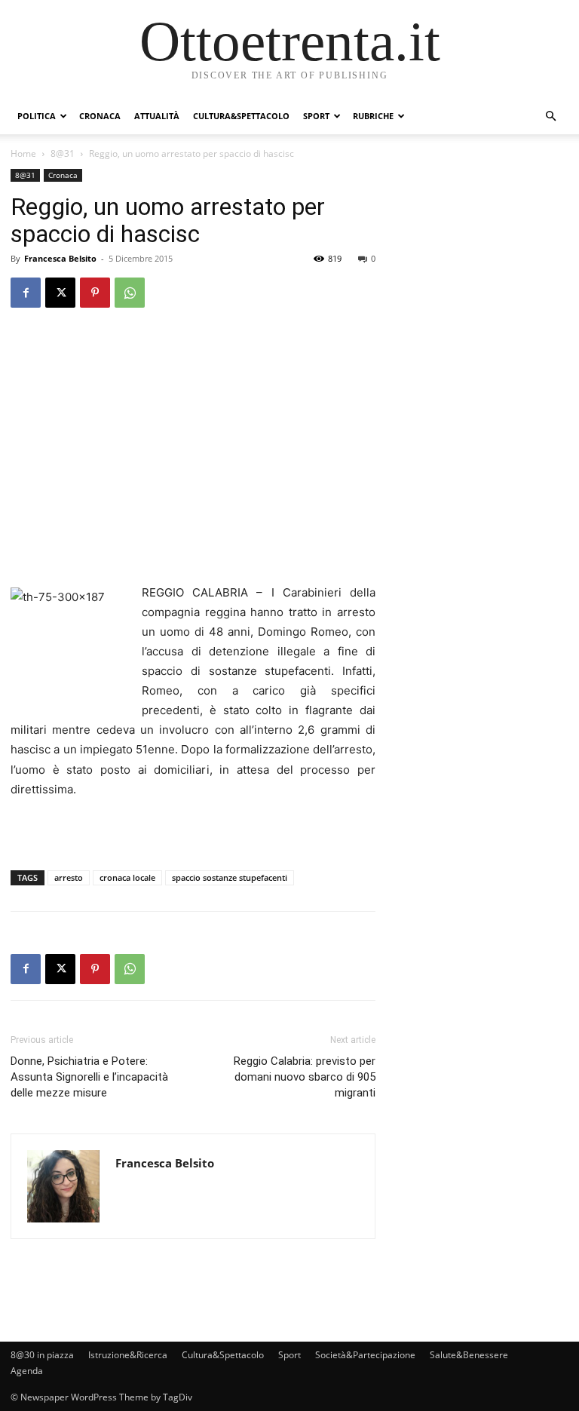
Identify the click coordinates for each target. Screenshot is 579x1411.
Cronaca (100, 115)
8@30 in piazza (42, 1354)
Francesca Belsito (60, 258)
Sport (316, 115)
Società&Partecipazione (365, 1354)
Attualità (156, 115)
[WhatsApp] (130, 293)
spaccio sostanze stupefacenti (229, 877)
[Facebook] (26, 293)
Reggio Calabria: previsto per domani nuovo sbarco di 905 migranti (304, 1077)
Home (23, 153)
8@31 (63, 153)
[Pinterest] (95, 293)
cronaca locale (127, 877)
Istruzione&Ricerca (127, 1354)
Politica (36, 115)
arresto (68, 877)
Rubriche (373, 115)
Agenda (27, 1370)
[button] (550, 116)
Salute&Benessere (469, 1354)
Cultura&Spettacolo (241, 115)
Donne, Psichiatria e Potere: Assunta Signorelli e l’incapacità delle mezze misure (89, 1077)
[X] (60, 293)
